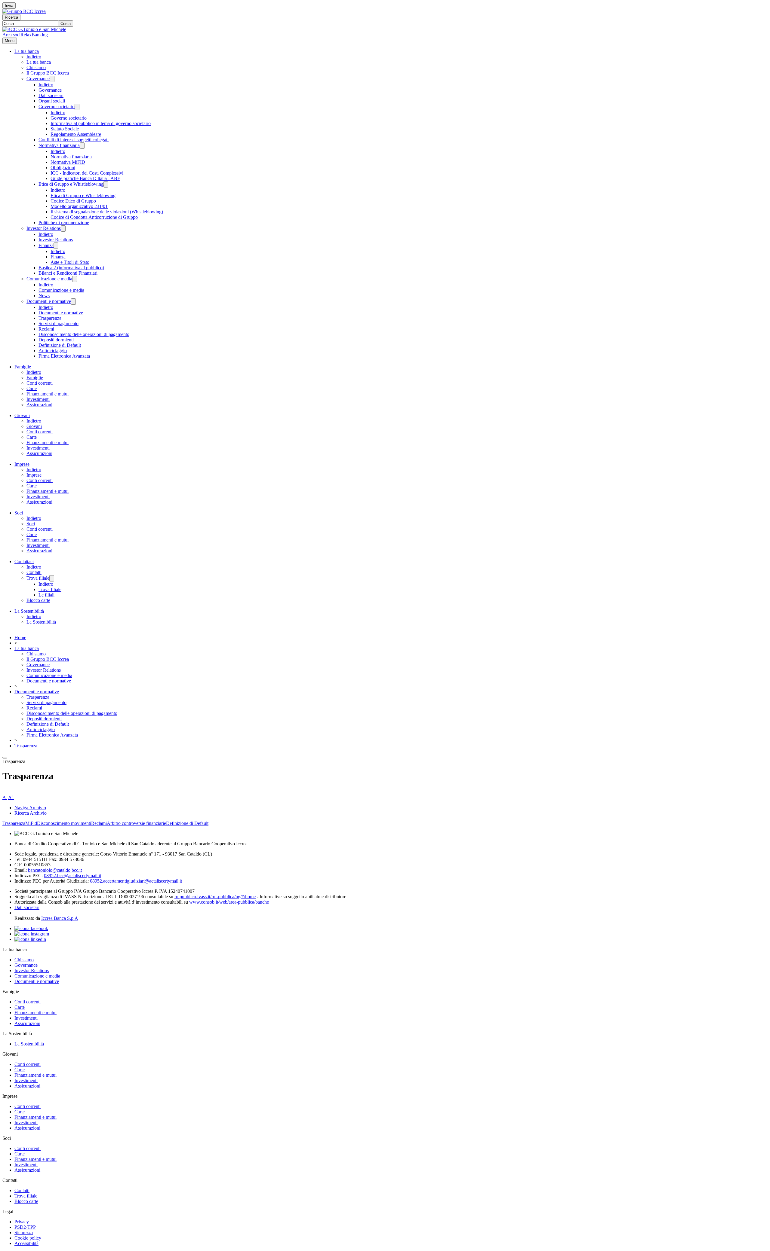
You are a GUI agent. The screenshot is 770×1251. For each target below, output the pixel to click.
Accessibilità (26, 1243)
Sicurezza (23, 1232)
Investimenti (38, 399)
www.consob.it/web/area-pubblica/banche (229, 902)
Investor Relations (43, 228)
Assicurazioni (39, 404)
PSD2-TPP (25, 1227)
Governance (38, 78)
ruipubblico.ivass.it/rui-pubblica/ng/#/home (215, 896)
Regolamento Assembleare (76, 134)
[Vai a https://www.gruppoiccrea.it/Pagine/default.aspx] (24, 11)
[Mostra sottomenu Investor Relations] (63, 228)
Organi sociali (51, 100)
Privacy (21, 1221)
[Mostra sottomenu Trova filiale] (51, 578)
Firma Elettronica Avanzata (64, 356)
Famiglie (22, 366)
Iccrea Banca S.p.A (59, 918)
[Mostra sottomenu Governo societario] (77, 107)
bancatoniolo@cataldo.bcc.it (55, 870)
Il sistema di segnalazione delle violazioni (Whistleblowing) (107, 211)
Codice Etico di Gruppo (73, 200)
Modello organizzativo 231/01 (79, 206)
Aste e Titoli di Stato (70, 262)
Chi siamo (36, 67)
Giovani (22, 415)
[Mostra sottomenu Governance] (52, 79)
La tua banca (26, 51)
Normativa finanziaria (59, 145)
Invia (9, 5)
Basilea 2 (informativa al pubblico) (71, 267)
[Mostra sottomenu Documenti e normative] (73, 301)
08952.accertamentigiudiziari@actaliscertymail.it (136, 880)
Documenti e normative (48, 301)
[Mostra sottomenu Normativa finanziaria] (82, 145)
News (44, 295)
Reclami (46, 328)
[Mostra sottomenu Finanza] (56, 246)
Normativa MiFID (68, 162)
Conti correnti (39, 383)
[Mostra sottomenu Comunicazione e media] (74, 279)
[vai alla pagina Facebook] (31, 928)
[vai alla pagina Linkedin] (30, 939)
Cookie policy (27, 1237)
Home (20, 637)
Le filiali (46, 594)
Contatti (34, 572)
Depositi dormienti (56, 339)
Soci (18, 512)
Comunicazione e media (49, 278)
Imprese (21, 464)
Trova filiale (37, 578)
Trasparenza (49, 318)
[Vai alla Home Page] (34, 29)
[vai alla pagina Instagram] (31, 933)
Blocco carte (38, 600)
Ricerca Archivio (30, 813)
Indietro (33, 56)
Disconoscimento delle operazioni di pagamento (83, 334)
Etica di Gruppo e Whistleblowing (70, 184)
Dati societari (50, 95)
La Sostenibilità (29, 611)
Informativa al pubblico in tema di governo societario (101, 123)
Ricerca (11, 17)
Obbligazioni (63, 167)
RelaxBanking (34, 34)
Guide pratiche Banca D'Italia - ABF (85, 178)
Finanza (46, 245)
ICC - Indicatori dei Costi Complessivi (87, 172)
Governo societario (56, 106)
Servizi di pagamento (58, 323)
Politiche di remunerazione (63, 222)
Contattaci (24, 561)
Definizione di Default (59, 345)
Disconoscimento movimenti (64, 823)
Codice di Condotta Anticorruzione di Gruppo (94, 217)
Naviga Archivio (30, 807)
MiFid (31, 823)
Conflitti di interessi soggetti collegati (73, 139)
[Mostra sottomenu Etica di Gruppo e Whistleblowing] (105, 184)
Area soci (11, 34)
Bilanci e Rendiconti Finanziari (67, 273)
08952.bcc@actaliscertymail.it (72, 875)
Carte (31, 388)
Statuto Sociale (65, 128)
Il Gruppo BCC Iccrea (47, 72)
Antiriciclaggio (52, 350)
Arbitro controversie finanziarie (136, 823)
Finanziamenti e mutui (47, 393)
